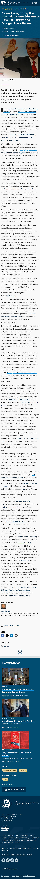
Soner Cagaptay (10, 28)
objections (11, 296)
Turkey (5, 779)
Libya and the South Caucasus (14, 507)
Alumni (29, 854)
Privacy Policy (16, 876)
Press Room (5, 828)
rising (24, 489)
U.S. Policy (23, 770)
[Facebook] (2, 635)
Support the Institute (18, 854)
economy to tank (24, 542)
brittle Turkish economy (27, 537)
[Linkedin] (11, 635)
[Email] (16, 635)
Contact (4, 826)
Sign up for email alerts (15, 789)
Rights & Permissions (29, 876)
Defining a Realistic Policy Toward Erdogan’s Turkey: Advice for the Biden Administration (18, 590)
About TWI (5, 854)
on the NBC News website (18, 596)
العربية (22, 31)
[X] (7, 635)
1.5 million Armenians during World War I (19, 189)
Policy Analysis (7, 9)
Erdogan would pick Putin (16, 521)
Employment (5, 876)
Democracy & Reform (9, 770)
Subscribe (4, 830)
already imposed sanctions (19, 399)
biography (25, 560)
